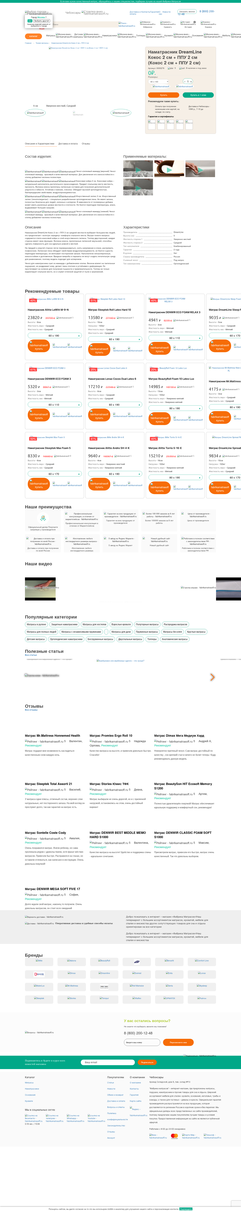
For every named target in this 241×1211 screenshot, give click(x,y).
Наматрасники (109, 35)
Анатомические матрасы (175, 639)
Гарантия (154, 12)
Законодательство (116, 1125)
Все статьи (31, 655)
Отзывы (86, 143)
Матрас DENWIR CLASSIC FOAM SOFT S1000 (182, 834)
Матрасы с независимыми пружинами (81, 631)
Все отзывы (31, 709)
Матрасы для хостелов (94, 624)
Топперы (140, 35)
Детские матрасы (78, 35)
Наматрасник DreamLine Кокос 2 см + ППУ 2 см (70, 43)
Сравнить (168, 27)
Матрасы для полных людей (41, 631)
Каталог (33, 36)
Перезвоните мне (178, 1042)
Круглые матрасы (196, 631)
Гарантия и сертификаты (161, 116)
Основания (197, 35)
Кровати (168, 35)
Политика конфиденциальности (117, 1116)
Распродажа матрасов (175, 624)
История (190, 24)
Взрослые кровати (121, 624)
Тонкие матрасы (42, 43)
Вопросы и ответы (116, 1107)
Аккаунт (111, 1138)
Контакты (145, 12)
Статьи (110, 1082)
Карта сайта (135, 1101)
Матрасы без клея (172, 631)
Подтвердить (186, 1209)
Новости (166, 12)
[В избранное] (184, 86)
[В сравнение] (161, 86)
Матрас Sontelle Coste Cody (45, 832)
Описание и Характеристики (39, 143)
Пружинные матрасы (147, 631)
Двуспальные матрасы (130, 639)
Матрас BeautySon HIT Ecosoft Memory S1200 (183, 785)
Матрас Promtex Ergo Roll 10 (111, 735)
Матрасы (50, 35)
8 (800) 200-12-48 (138, 1032)
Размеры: (153, 76)
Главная (28, 43)
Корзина (208, 27)
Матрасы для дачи (121, 631)
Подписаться (147, 1062)
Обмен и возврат (115, 1095)
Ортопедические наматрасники (66, 639)
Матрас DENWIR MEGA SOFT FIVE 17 (52, 889)
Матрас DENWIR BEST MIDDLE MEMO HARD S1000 (118, 834)
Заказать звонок (187, 11)
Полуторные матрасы (147, 624)
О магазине (135, 1082)
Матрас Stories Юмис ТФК (109, 783)
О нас (160, 13)
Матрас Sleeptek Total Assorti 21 (48, 783)
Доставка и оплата (135, 13)
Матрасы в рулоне (36, 624)
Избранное (147, 27)
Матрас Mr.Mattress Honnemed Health (52, 735)
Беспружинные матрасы (100, 639)
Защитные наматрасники (64, 624)
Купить (163, 95)
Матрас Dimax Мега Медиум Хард (179, 735)
